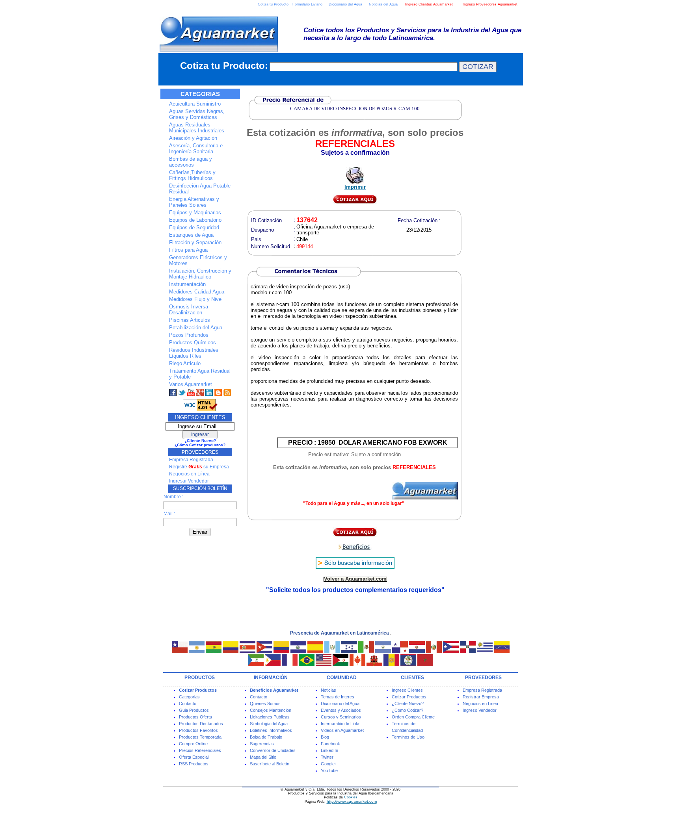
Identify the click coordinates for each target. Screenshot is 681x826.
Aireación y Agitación (193, 138)
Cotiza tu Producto (273, 4)
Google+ (329, 763)
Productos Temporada (200, 737)
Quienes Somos (265, 703)
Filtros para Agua (188, 250)
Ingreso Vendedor (480, 710)
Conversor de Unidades (273, 750)
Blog (325, 737)
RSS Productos (193, 763)
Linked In (329, 750)
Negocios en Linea (480, 703)
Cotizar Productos (409, 696)
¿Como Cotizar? (407, 710)
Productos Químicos (192, 342)
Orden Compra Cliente (413, 717)
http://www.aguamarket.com (352, 801)
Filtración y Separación (195, 242)
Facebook (330, 743)
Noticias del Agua (383, 4)
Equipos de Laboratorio (195, 220)
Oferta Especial (193, 757)
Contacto (187, 703)
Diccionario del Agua (345, 4)
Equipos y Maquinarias (195, 212)
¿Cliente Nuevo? (408, 703)
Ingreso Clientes (407, 690)
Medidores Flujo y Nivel (196, 299)
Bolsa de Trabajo (266, 737)
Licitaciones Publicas (270, 717)
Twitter (327, 757)
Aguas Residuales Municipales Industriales (196, 128)
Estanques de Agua (191, 235)
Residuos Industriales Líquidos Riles (193, 353)
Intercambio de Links (341, 723)
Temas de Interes (337, 696)
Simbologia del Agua (269, 723)
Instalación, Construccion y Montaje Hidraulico (200, 274)
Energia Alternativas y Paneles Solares (194, 202)
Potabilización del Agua (195, 327)
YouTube (329, 770)
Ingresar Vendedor (189, 481)
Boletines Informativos (271, 730)
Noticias (328, 690)
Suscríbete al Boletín (269, 763)
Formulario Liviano (307, 4)
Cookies (350, 797)
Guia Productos (194, 710)
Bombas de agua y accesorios (190, 162)
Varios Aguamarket (190, 384)
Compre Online (193, 743)
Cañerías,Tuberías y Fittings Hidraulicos (192, 175)
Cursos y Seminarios (341, 717)
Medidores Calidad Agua (196, 292)
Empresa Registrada (191, 459)
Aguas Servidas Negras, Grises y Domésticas (197, 114)
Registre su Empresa (199, 467)
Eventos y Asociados (341, 710)
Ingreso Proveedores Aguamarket (490, 4)
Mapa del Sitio (263, 757)
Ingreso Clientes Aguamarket (429, 4)
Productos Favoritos (198, 730)
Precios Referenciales (200, 750)
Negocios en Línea (189, 474)
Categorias (189, 696)
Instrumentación (187, 284)
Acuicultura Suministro (195, 104)
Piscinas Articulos (189, 320)
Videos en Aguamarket (342, 730)
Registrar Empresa (481, 696)
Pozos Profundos (188, 335)
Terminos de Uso (408, 737)
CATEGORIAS (200, 94)
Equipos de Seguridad (194, 227)
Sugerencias (262, 743)
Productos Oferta (195, 717)
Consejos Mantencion (270, 710)
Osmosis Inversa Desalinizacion (188, 310)
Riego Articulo (185, 363)
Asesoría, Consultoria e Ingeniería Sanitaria (196, 148)
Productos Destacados (201, 723)
